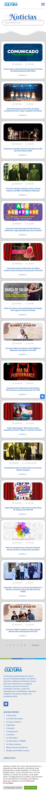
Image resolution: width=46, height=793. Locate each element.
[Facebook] (6, 704)
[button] (43, 4)
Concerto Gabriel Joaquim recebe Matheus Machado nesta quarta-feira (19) (23, 349)
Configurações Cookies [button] (12, 788)
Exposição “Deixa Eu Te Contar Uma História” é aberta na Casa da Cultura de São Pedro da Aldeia (23, 589)
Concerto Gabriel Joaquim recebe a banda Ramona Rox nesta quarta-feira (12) (23, 630)
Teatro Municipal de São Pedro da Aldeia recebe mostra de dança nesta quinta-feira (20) (23, 269)
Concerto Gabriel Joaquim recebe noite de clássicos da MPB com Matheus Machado (23, 190)
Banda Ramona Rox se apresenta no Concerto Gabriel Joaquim (23, 469)
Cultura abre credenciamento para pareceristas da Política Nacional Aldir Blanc (23, 70)
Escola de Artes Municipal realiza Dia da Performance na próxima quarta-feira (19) (23, 389)
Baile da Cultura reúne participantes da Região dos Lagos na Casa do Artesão (23, 309)
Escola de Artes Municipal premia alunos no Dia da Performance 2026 (23, 150)
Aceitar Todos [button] (30, 788)
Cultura (31, 64)
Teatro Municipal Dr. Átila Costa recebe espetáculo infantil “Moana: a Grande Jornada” (23, 429)
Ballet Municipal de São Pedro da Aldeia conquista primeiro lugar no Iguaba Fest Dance (23, 110)
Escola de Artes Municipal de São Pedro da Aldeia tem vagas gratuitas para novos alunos (23, 229)
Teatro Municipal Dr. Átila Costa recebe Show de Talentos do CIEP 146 (23, 509)
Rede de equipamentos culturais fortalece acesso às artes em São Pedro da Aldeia (23, 549)
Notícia (30, 383)
